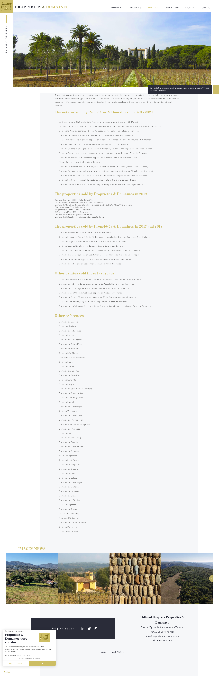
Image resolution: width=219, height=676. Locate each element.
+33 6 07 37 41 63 (162, 640)
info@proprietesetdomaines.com (162, 636)
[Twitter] (89, 628)
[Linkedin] (83, 628)
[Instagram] (96, 628)
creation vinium (29, 659)
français (103, 652)
